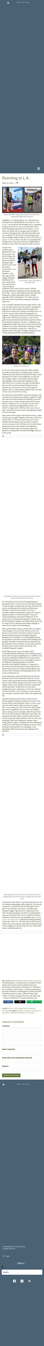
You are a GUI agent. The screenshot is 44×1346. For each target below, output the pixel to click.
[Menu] (38, 168)
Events (25, 1008)
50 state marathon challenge (27, 1011)
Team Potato (30, 1013)
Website (5, 1066)
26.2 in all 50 (13, 1008)
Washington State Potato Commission (28, 981)
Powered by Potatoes (17, 1013)
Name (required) (8, 1049)
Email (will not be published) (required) (17, 1058)
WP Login (6, 1256)
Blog (20, 1008)
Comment (6, 1026)
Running (5, 1011)
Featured (32, 1008)
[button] (14, 1281)
